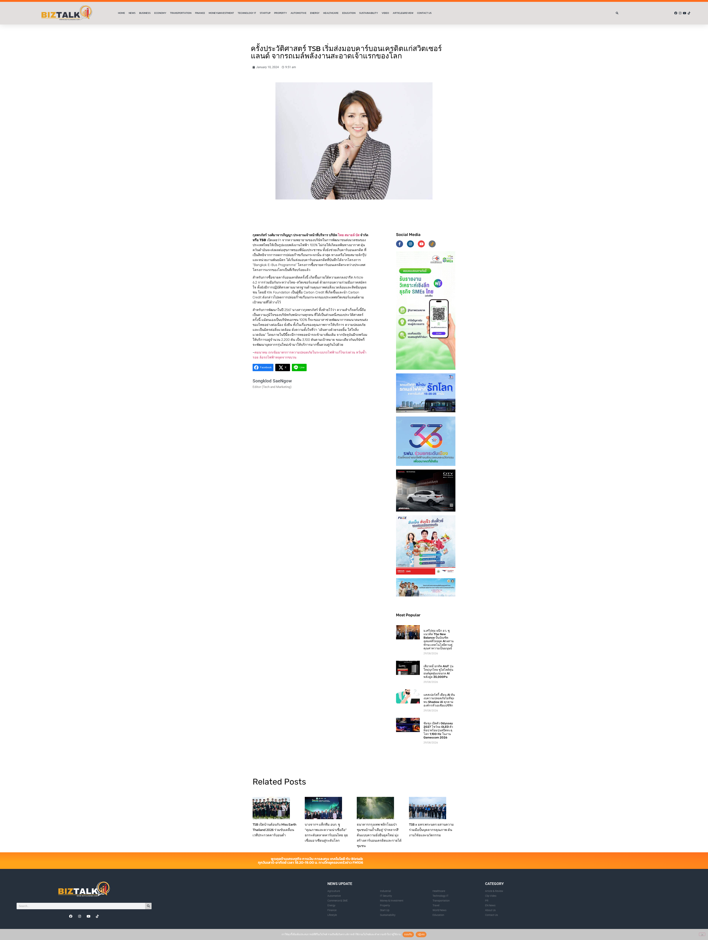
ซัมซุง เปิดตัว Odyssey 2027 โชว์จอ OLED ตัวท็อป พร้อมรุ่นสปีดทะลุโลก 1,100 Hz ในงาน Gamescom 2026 (438, 730)
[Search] (148, 906)
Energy (315, 13)
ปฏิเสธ (421, 934)
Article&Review (403, 13)
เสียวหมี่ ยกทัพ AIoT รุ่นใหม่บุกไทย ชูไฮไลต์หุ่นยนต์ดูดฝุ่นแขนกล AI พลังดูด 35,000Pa (438, 671)
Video (385, 13)
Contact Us (424, 13)
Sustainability (368, 13)
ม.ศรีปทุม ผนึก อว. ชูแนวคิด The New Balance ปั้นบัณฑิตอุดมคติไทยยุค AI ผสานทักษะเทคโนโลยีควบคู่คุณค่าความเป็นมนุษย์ (439, 639)
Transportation (180, 13)
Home (121, 13)
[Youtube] (684, 13)
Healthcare (331, 13)
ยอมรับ (408, 934)
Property (280, 13)
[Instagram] (680, 13)
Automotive (298, 13)
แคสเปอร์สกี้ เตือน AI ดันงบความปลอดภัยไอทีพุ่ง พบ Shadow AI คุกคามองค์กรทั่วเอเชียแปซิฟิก (439, 700)
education (348, 13)
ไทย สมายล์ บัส (349, 235)
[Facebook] (676, 13)
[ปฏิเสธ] (702, 934)
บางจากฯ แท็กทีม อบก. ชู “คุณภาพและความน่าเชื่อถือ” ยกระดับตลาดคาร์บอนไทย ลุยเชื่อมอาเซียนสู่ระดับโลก (326, 832)
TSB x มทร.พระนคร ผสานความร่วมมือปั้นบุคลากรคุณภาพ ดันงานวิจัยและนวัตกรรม (431, 830)
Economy (160, 13)
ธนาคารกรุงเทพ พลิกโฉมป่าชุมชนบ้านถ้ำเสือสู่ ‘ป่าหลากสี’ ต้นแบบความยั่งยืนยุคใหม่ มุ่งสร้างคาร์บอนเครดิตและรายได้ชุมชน (379, 835)
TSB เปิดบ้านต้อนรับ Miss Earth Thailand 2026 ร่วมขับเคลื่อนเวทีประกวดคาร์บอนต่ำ (274, 830)
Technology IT (247, 13)
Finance (200, 13)
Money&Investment (221, 13)
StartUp (265, 13)
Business (145, 13)
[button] (617, 13)
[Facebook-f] (399, 243)
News (132, 13)
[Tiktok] (689, 13)
